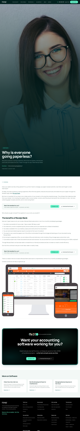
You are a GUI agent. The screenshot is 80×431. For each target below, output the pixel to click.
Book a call (55, 206)
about (45, 2)
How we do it (54, 424)
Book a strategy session (28, 407)
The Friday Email (40, 407)
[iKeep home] (4, 2)
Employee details (40, 417)
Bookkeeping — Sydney (70, 420)
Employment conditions (42, 420)
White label (25, 426)
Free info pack (69, 407)
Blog (67, 409)
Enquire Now (74, 2)
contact (49, 2)
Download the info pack (68, 206)
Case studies (54, 420)
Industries (53, 409)
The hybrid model (40, 409)
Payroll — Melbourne (70, 424)
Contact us (25, 409)
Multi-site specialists (55, 407)
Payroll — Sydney (69, 426)
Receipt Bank (16, 193)
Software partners (26, 423)
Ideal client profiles (55, 404)
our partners (38, 2)
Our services (54, 422)
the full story (31, 2)
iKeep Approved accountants (29, 417)
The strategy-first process (42, 404)
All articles (4, 166)
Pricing (24, 411)
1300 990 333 (61, 2)
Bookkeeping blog (55, 417)
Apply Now (67, 2)
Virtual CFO (68, 422)
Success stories (69, 404)
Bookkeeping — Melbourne (71, 417)
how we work (15, 2)
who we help (23, 2)
